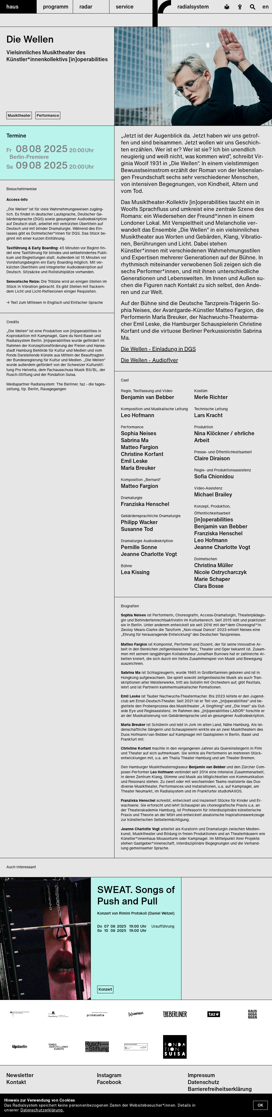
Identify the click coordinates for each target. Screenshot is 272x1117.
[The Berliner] (175, 1014)
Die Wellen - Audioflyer (149, 360)
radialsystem (193, 6)
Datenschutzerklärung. (42, 1110)
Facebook (109, 1082)
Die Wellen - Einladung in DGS (158, 349)
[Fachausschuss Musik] (136, 1046)
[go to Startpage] (161, 25)
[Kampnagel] (136, 1014)
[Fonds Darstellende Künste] (58, 1047)
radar (85, 6)
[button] (18, 6)
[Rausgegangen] (252, 1014)
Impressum (201, 1075)
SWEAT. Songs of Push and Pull (136, 895)
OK (260, 1105)
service (125, 6)
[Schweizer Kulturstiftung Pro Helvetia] (97, 1014)
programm (55, 6)
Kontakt (16, 1082)
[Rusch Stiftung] (97, 1046)
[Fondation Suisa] (175, 1047)
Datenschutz (203, 1082)
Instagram (109, 1075)
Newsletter (19, 1075)
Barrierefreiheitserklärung (220, 1089)
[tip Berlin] (19, 1047)
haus (12, 6)
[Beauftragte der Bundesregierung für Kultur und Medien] (19, 1014)
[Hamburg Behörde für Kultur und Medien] (58, 1014)
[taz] (214, 1014)
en (265, 6)
